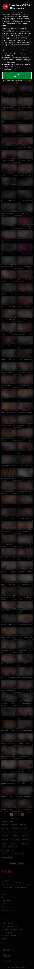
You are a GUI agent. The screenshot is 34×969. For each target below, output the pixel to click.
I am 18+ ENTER (17, 75)
